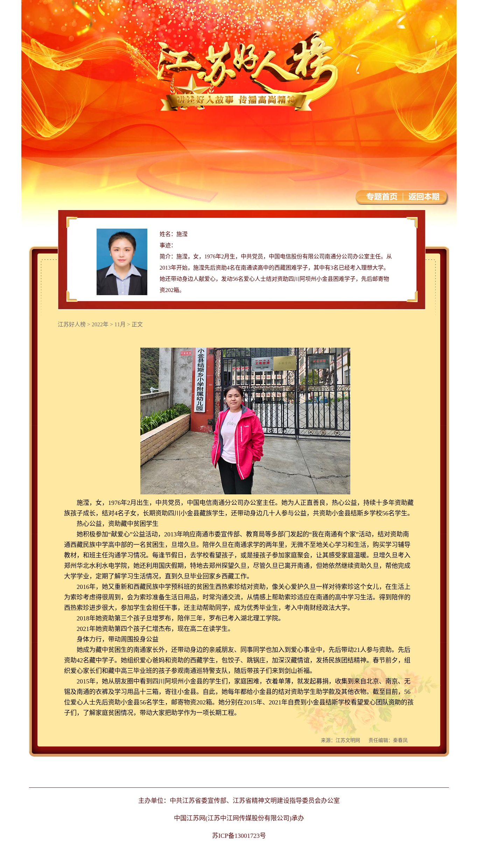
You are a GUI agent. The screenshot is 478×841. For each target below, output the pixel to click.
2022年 (100, 324)
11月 (120, 324)
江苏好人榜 (72, 324)
